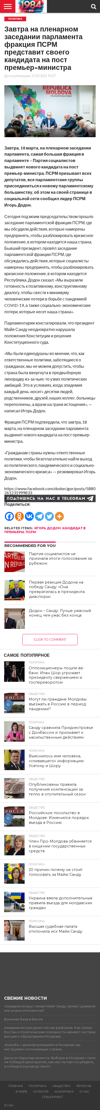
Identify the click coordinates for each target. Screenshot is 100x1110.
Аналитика (64, 1091)
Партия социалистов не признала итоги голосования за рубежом (60, 559)
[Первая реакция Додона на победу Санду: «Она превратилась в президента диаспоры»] (14, 590)
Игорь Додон (47, 528)
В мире (21, 1091)
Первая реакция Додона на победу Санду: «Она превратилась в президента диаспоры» (57, 589)
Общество (61, 1086)
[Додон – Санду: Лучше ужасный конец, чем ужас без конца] (14, 618)
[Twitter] (49, 514)
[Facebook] (9, 514)
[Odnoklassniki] (19, 514)
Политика (37, 1086)
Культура (40, 1091)
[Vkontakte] (29, 514)
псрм (31, 532)
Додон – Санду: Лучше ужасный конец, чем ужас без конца (60, 613)
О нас (84, 1091)
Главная (15, 1086)
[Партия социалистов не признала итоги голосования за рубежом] (14, 562)
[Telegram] (39, 514)
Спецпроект (52, 1097)
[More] (59, 514)
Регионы (83, 1086)
